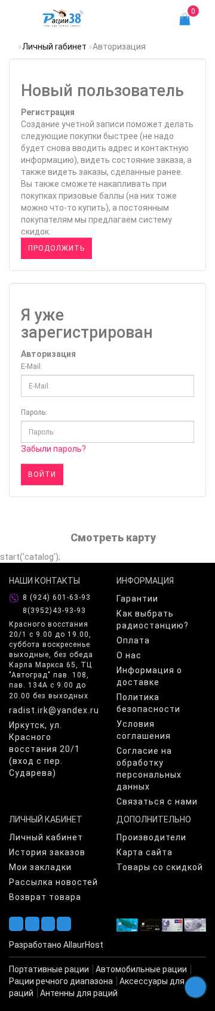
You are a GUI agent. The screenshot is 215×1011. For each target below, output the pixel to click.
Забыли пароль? (53, 449)
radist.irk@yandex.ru (54, 710)
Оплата (133, 640)
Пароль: (34, 412)
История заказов (47, 852)
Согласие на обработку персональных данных (149, 768)
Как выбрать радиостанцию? (152, 619)
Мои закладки (40, 867)
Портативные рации (49, 969)
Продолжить (56, 248)
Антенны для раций (79, 993)
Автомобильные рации (141, 969)
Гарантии (137, 598)
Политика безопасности (148, 703)
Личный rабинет (54, 46)
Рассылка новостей (53, 882)
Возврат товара (45, 897)
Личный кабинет (46, 837)
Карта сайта (144, 852)
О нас (129, 655)
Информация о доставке (149, 676)
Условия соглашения (143, 730)
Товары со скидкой (159, 867)
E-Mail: (31, 366)
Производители (151, 837)
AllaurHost (83, 945)
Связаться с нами (157, 801)
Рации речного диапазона (61, 981)
